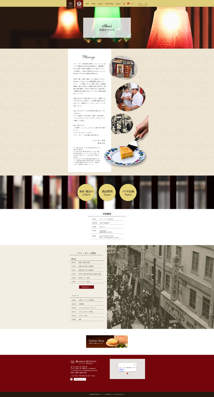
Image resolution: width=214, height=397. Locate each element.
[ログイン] (128, 3)
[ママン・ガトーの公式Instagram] (71, 379)
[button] (93, 4)
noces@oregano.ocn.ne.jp (111, 237)
